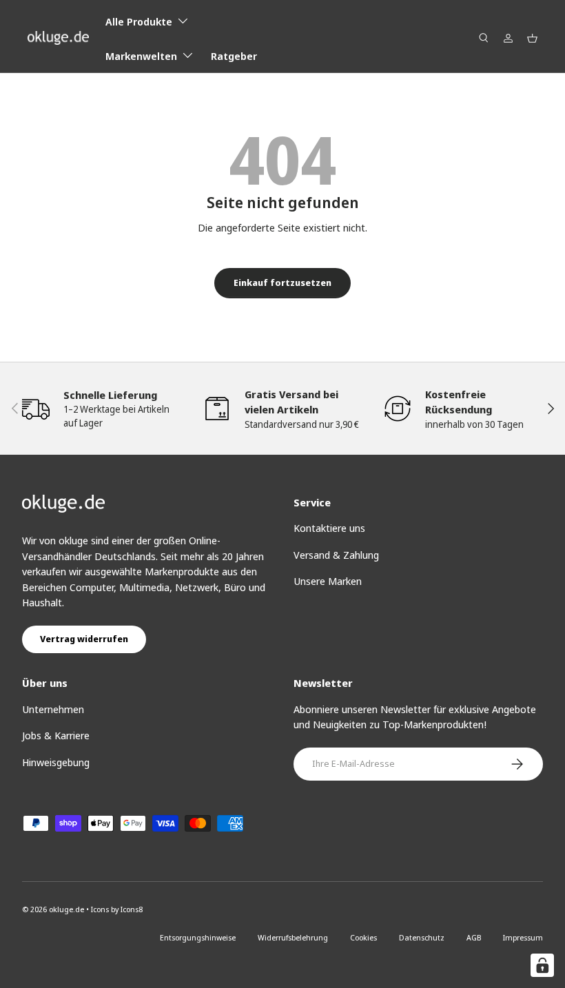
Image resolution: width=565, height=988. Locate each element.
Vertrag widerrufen (84, 638)
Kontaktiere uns (329, 528)
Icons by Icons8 (117, 909)
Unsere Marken (328, 581)
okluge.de (66, 909)
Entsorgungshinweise (198, 937)
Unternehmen (53, 709)
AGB (473, 937)
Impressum (523, 937)
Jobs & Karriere (56, 735)
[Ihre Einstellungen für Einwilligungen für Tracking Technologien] (542, 965)
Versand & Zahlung (336, 555)
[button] (532, 38)
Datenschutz (421, 937)
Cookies (363, 937)
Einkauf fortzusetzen (282, 282)
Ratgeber (234, 56)
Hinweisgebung (56, 762)
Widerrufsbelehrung (293, 937)
